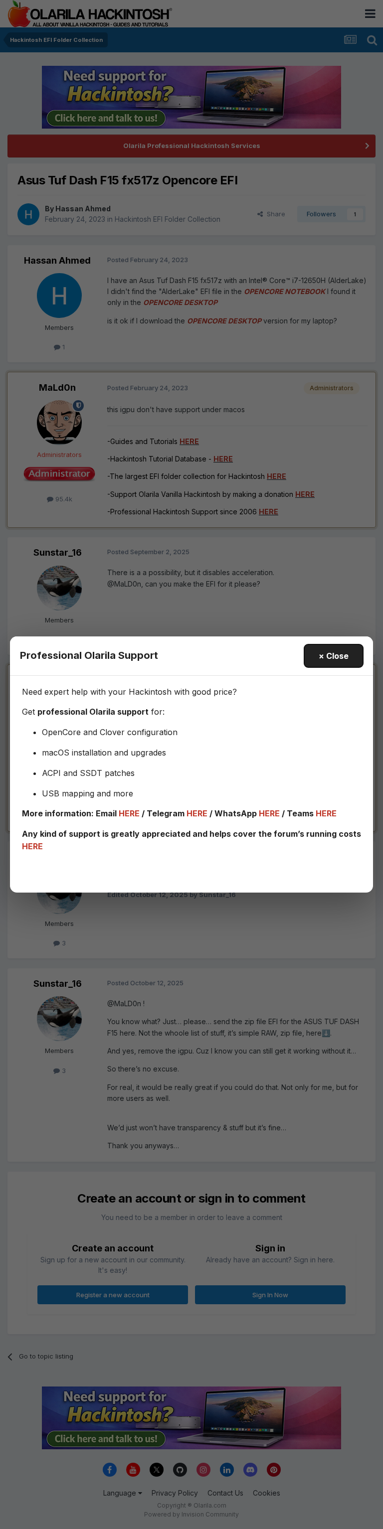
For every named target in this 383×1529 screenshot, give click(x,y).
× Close (334, 656)
